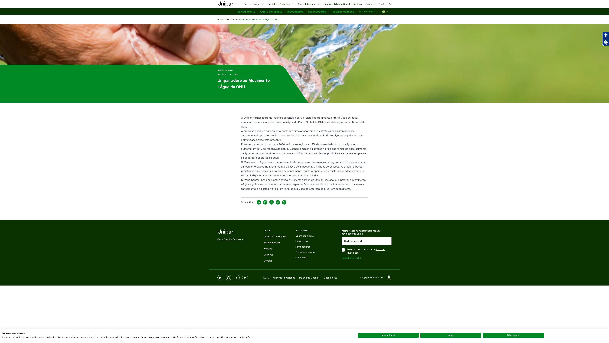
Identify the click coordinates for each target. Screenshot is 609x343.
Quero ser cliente (271, 11)
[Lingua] (386, 11)
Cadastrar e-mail (350, 258)
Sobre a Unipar (252, 4)
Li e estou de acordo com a (365, 251)
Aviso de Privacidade (284, 278)
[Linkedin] (220, 277)
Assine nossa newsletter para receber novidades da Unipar (361, 232)
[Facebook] (237, 277)
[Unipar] (225, 4)
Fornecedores (317, 11)
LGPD (266, 278)
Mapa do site (330, 278)
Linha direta (301, 257)
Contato (383, 4)
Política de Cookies (309, 278)
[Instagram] (228, 277)
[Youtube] (245, 277)
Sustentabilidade (307, 4)
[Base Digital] (389, 277)
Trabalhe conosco (342, 11)
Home (220, 19)
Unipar (267, 230)
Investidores (295, 11)
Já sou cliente (246, 11)
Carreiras (370, 4)
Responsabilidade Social (337, 4)
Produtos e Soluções (279, 4)
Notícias (358, 4)
